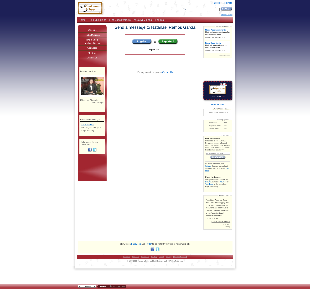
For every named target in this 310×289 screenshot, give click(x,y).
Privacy (208, 166)
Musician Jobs (217, 104)
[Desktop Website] (180, 257)
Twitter (148, 244)
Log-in (217, 3)
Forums (159, 20)
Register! (227, 3)
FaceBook (136, 244)
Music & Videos (143, 20)
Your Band (209, 184)
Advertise (126, 257)
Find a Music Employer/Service (92, 41)
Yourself (223, 182)
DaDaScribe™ (87, 124)
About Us (92, 53)
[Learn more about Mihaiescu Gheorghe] (92, 96)
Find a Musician (92, 35)
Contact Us (167, 72)
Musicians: (213, 123)
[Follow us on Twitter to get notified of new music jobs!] (95, 151)
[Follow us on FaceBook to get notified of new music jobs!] (90, 151)
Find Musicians (97, 20)
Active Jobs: (214, 129)
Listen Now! (216, 96)
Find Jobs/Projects (120, 20)
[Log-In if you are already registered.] (142, 44)
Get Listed (92, 48)
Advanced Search (226, 14)
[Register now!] (168, 44)
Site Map (154, 257)
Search (161, 257)
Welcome (92, 30)
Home (82, 20)
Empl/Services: (215, 126)
